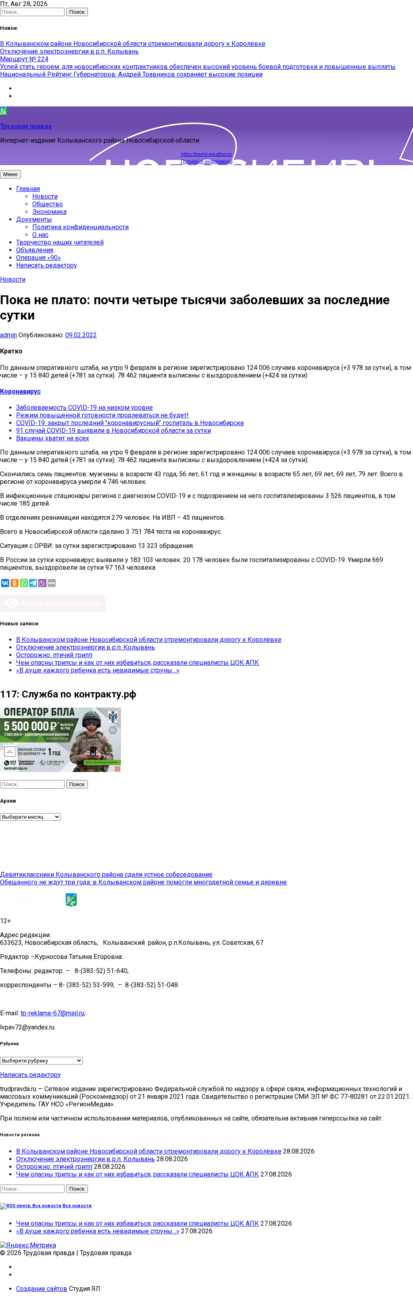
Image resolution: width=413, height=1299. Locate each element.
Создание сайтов (41, 1289)
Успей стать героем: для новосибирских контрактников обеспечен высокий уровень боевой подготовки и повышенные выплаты (198, 67)
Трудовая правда (26, 126)
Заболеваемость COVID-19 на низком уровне (84, 407)
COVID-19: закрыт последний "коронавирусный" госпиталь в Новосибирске (130, 423)
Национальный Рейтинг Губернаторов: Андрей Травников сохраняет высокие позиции (131, 74)
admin (8, 335)
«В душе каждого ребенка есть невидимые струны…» (97, 670)
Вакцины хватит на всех (52, 438)
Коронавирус (20, 391)
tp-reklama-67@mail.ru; (53, 1013)
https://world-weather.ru (206, 154)
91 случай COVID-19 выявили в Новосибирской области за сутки (113, 430)
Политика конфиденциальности (80, 227)
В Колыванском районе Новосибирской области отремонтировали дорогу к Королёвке (132, 44)
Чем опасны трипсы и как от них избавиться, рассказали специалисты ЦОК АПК (137, 662)
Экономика (49, 212)
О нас (40, 235)
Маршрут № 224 (24, 59)
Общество (47, 204)
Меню (10, 174)
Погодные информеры (207, 161)
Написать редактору (46, 265)
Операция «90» (38, 257)
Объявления (34, 250)
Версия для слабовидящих (60, 603)
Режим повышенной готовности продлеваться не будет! (102, 415)
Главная (28, 189)
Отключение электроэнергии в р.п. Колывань (69, 51)
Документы (34, 219)
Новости (45, 196)
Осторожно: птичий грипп (54, 655)
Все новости (77, 1205)
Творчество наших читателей (60, 242)
